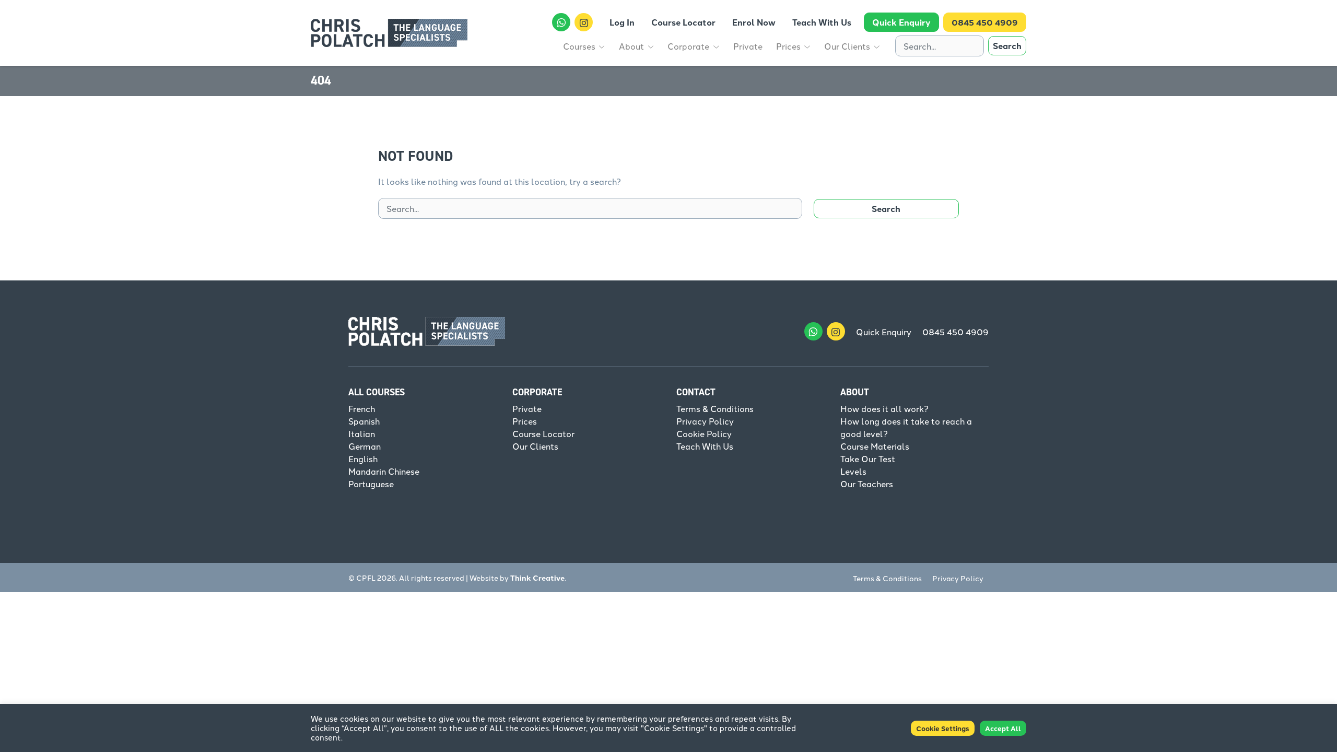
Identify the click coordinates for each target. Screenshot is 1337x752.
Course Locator (543, 433)
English (363, 458)
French (361, 408)
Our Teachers (866, 483)
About (854, 392)
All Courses (376, 392)
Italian (361, 433)
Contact (696, 392)
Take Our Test (867, 458)
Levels (853, 471)
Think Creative (537, 577)
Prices (524, 421)
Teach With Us (704, 446)
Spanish (364, 421)
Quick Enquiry (883, 331)
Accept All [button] (1003, 728)
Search (1007, 46)
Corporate (537, 392)
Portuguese (371, 483)
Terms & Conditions (715, 408)
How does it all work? (884, 408)
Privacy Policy (705, 421)
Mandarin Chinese (383, 471)
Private (527, 408)
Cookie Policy (704, 433)
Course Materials (874, 446)
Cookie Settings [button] (942, 728)
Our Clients (535, 446)
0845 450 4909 (955, 331)
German (364, 446)
